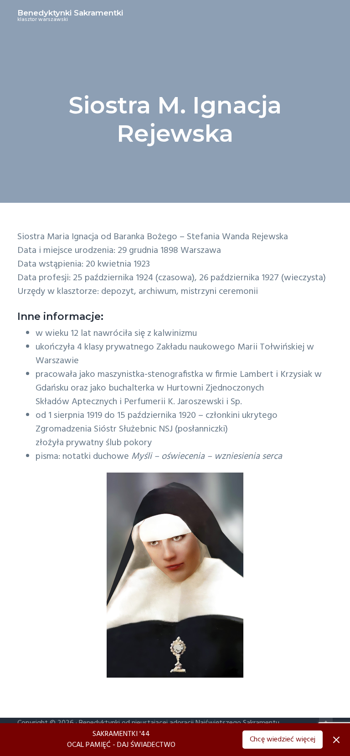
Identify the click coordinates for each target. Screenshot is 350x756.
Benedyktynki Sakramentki (70, 12)
